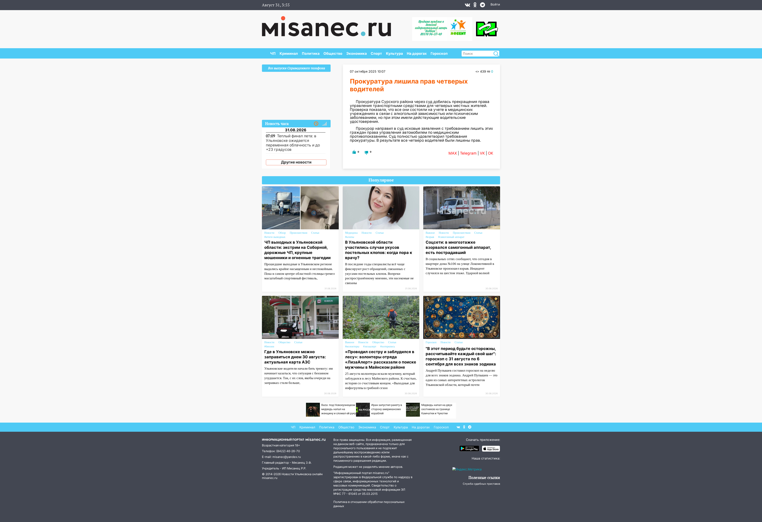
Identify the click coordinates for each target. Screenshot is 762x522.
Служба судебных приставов (481, 483)
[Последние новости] (316, 123)
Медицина (351, 232)
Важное (430, 232)
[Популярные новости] (324, 123)
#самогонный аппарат (451, 237)
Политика (310, 53)
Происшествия (298, 232)
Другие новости (296, 162)
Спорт (376, 53)
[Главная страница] (326, 24)
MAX (452, 153)
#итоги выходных (274, 237)
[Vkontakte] (467, 6)
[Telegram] (482, 6)
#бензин (269, 346)
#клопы (349, 237)
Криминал (289, 53)
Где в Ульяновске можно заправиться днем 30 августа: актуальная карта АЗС (295, 356)
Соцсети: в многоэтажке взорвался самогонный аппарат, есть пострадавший (458, 247)
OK (490, 153)
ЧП (273, 53)
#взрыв (430, 237)
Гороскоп (439, 53)
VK (482, 153)
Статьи (315, 232)
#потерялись (387, 346)
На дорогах (417, 53)
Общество (332, 53)
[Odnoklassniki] (475, 6)
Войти (495, 4)
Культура (394, 53)
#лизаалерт (369, 346)
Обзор (282, 232)
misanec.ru (269, 478)
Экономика (356, 53)
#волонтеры (352, 346)
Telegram (468, 153)
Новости (269, 232)
